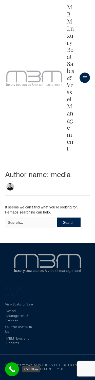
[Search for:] (30, 222)
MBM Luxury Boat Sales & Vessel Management (70, 77)
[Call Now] (12, 369)
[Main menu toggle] (85, 78)
